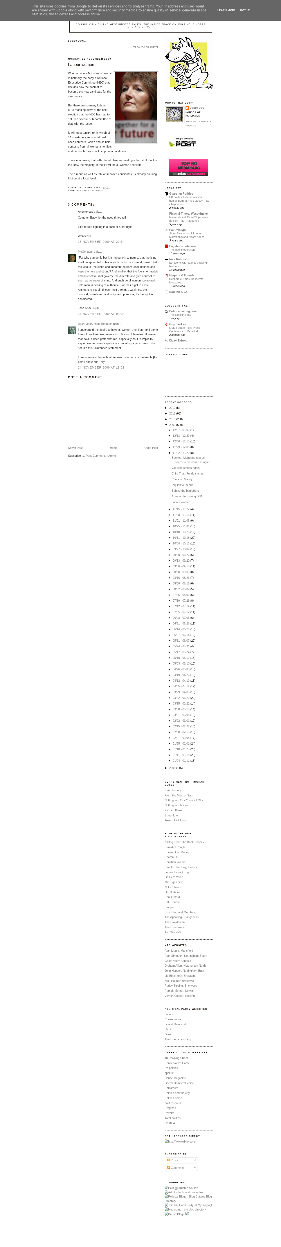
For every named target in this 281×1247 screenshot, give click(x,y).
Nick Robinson (179, 259)
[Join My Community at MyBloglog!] (188, 1205)
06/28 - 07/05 (181, 617)
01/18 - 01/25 (181, 749)
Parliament (171, 1088)
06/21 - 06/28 (181, 623)
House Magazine (175, 1078)
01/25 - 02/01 (181, 743)
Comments (177, 1167)
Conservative (173, 1019)
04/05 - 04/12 (181, 686)
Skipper (169, 907)
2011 (172, 413)
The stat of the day (180, 314)
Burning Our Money (177, 852)
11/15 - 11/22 (181, 509)
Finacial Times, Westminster (188, 213)
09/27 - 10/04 (181, 549)
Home (113, 447)
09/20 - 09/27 (181, 555)
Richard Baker (174, 810)
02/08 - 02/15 (181, 732)
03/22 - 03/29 (181, 697)
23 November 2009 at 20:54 (101, 241)
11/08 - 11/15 (181, 515)
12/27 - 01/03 (181, 430)
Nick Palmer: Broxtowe (179, 980)
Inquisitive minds (182, 485)
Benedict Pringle (175, 847)
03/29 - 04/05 (181, 692)
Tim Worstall (173, 932)
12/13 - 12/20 (181, 435)
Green (168, 1034)
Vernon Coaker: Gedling (180, 995)
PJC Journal (172, 902)
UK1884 (170, 1123)
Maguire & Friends (181, 275)
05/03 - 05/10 (181, 663)
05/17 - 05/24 (181, 652)
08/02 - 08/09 (181, 589)
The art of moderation (182, 249)
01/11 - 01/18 (181, 755)
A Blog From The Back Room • (184, 842)
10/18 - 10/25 (181, 532)
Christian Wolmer (175, 862)
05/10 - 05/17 (181, 657)
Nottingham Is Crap (177, 805)
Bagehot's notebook (182, 246)
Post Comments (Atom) (101, 455)
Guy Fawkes (177, 324)
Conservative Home (177, 1063)
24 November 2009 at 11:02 (101, 367)
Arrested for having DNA (187, 496)
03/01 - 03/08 (181, 715)
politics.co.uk (173, 1103)
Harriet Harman (91, 190)
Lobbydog (197, 108)
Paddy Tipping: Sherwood (181, 985)
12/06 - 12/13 (181, 441)
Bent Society (173, 790)
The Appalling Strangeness (182, 917)
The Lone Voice (174, 927)
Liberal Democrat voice (179, 1083)
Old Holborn (172, 892)
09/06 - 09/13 (181, 566)
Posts (174, 1160)
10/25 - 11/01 (181, 526)
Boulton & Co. (178, 292)
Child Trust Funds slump (187, 473)
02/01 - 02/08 (181, 737)
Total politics (173, 1118)
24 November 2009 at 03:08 (101, 314)
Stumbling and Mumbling (180, 912)
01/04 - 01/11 (181, 760)
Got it (245, 10)
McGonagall (85, 251)
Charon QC (172, 857)
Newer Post (75, 447)
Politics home (173, 1098)
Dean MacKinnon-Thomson (95, 323)
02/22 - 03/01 (181, 720)
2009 (172, 425)
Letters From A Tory (177, 872)
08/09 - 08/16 (181, 583)
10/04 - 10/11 (181, 543)
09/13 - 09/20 (181, 560)
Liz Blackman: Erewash (180, 975)
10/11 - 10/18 (181, 537)
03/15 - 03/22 (181, 703)
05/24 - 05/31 (181, 646)
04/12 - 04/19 (181, 680)
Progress (170, 1108)
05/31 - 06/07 (181, 640)
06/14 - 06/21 (181, 629)
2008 (172, 768)
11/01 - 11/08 (181, 520)
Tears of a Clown (175, 820)
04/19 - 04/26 (181, 675)
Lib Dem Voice (174, 877)
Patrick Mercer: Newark (180, 990)
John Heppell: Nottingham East (184, 970)
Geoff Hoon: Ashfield (178, 960)
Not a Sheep (172, 887)
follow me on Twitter (145, 47)
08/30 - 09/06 (181, 572)
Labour (169, 1014)
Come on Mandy (182, 479)
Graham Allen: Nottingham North (185, 965)
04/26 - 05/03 (181, 669)
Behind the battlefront (185, 490)
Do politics (171, 1068)
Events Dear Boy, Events (181, 867)
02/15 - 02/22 (181, 726)
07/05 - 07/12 (181, 612)
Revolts (169, 1113)
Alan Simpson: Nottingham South (186, 955)
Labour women (81, 64)
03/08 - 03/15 (181, 709)
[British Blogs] (174, 1214)
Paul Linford (172, 897)
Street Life (171, 815)
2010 (172, 419)
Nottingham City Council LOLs (184, 800)
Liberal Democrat (175, 1024)
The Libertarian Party (178, 1039)
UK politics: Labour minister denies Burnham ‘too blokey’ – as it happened (189, 201)
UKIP (168, 1029)
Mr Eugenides (173, 882)
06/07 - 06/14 (181, 635)
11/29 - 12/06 (181, 447)
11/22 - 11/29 (181, 453)
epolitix (169, 1073)
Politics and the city (177, 1093)
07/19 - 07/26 (181, 600)
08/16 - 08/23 (181, 577)
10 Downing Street (176, 1058)
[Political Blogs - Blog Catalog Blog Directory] (189, 1201)
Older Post (151, 447)
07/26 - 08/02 (181, 595)
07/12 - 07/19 (181, 606)
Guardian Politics (181, 193)
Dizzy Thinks (178, 340)
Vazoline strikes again (186, 467)
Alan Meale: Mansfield (179, 950)
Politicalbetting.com (183, 311)
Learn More (226, 10)
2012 (172, 407)
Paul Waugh (177, 230)
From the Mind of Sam (179, 795)
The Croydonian (175, 922)
